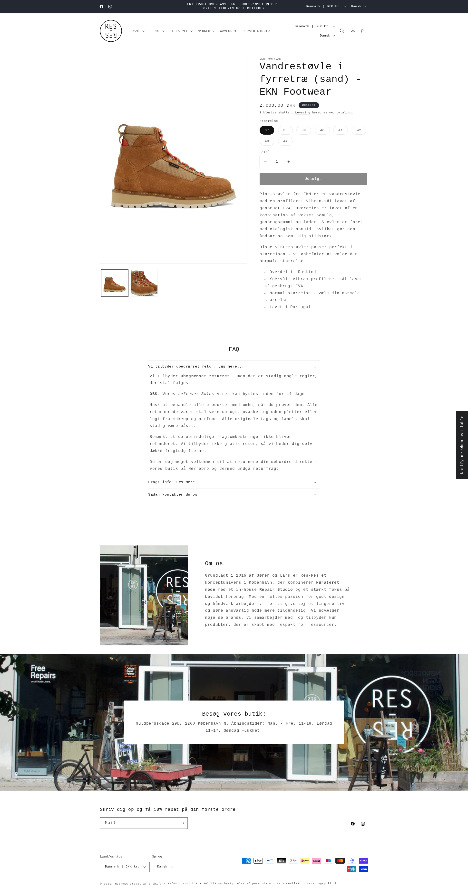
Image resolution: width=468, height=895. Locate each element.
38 (288, 131)
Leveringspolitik (322, 883)
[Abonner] (182, 823)
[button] (137, 31)
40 (325, 131)
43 (269, 142)
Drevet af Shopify (146, 883)
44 (288, 142)
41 (343, 131)
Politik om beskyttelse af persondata (237, 883)
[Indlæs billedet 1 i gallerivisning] (114, 283)
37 (269, 131)
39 (306, 131)
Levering (302, 112)
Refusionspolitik (183, 883)
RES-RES (121, 883)
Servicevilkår (289, 883)
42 (361, 131)
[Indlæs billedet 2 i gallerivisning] (144, 283)
